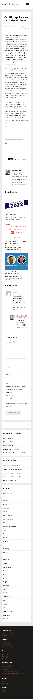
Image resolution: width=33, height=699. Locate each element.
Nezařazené (6, 556)
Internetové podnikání (9, 526)
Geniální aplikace (8, 519)
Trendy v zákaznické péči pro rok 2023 (14, 453)
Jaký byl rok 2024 (8, 442)
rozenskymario (8, 644)
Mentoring (6, 552)
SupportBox (15, 174)
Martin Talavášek (7, 469)
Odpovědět (24, 292)
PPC (4, 578)
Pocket (17, 159)
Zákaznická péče (8, 619)
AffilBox (5, 500)
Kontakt (4, 692)
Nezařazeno (6, 560)
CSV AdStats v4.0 (11, 64)
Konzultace (5, 658)
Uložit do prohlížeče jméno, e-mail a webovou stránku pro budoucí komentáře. (15, 389)
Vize (4, 600)
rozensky (6, 642)
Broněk (5, 480)
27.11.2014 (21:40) (18, 294)
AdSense (5, 497)
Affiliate (5, 504)
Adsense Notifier (22, 39)
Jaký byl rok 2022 (11, 215)
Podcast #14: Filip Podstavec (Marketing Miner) (15, 273)
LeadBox (5, 541)
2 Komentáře (25, 28)
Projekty (5, 582)
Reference (6, 585)
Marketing (6, 548)
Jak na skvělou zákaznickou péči (18, 183)
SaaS (4, 589)
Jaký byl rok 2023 (8, 445)
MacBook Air (7, 545)
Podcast (5, 571)
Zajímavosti (6, 615)
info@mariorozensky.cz (9, 635)
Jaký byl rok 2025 (8, 438)
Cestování (6, 508)
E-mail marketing (8, 515)
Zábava (5, 608)
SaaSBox (5, 593)
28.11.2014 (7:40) (21, 318)
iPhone (5, 530)
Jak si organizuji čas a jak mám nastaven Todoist (16, 242)
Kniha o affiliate (6, 656)
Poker (5, 574)
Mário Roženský (11, 4)
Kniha (4, 534)
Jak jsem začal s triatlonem (11, 449)
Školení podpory (6, 654)
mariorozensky (8, 646)
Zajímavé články (7, 611)
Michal (15, 292)
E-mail (8, 367)
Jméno (8, 361)
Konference (6, 537)
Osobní (5, 563)
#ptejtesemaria (7, 493)
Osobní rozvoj (7, 567)
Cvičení (5, 511)
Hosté (5, 523)
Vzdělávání (6, 604)
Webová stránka (8, 376)
